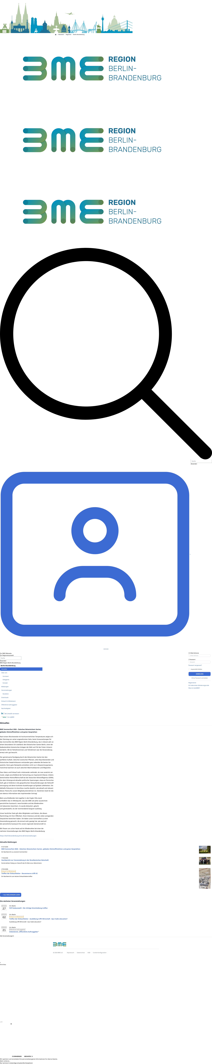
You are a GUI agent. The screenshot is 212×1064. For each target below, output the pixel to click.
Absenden (3, 661)
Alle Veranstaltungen (6, 936)
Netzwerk (61, 34)
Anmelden (199, 674)
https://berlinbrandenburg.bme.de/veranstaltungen (18, 836)
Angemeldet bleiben (196, 669)
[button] (106, 353)
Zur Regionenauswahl (7, 655)
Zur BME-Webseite (6, 653)
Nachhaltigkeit (5, 708)
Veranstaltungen (6, 690)
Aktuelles (4, 669)
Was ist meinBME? (194, 688)
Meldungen (5, 686)
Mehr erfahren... (5, 1061)
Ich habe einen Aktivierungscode (198, 685)
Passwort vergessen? (195, 665)
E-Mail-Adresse (193, 653)
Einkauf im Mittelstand (8, 701)
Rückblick (6, 694)
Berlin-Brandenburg (78, 34)
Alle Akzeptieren (28, 1063)
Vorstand (5, 676)
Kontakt (5, 683)
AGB (89, 953)
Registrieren (192, 683)
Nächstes (28, 1056)
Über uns (4, 673)
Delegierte (6, 680)
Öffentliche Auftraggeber (9, 705)
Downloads (4, 697)
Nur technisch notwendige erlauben (11, 1063)
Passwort (191, 659)
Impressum (70, 953)
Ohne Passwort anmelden (199, 678)
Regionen (68, 34)
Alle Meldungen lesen (11, 895)
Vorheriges (17, 1056)
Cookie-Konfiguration (99, 953)
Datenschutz (81, 953)
